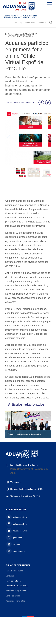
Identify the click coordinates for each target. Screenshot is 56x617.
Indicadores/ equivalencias (17, 591)
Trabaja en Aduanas (14, 571)
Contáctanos (11, 576)
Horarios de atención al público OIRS (26, 489)
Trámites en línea (13, 581)
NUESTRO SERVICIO (10, 16)
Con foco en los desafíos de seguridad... (26, 434)
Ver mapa (14, 482)
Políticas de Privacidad (15, 601)
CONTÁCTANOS (29, 17)
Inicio (17, 34)
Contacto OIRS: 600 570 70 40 (24, 496)
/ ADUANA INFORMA (28, 34)
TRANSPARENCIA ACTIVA (12, 17)
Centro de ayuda (13, 596)
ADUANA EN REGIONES (29, 16)
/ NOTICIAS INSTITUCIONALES (20, 36)
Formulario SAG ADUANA (17, 586)
